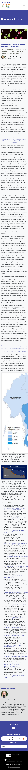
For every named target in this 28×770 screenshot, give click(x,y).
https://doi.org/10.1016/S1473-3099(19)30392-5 (13, 646)
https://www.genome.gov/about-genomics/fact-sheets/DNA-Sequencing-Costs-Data (14, 664)
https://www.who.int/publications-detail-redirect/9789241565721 (14, 509)
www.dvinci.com (18, 764)
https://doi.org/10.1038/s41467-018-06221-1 (15, 531)
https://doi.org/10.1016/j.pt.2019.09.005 (16, 544)
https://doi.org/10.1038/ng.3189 (13, 618)
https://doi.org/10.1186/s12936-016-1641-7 (15, 676)
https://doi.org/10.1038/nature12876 (15, 605)
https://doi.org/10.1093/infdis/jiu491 (15, 627)
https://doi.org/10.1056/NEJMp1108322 (16, 592)
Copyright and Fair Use (14, 767)
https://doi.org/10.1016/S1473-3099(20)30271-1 (13, 576)
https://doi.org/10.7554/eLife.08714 (14, 635)
